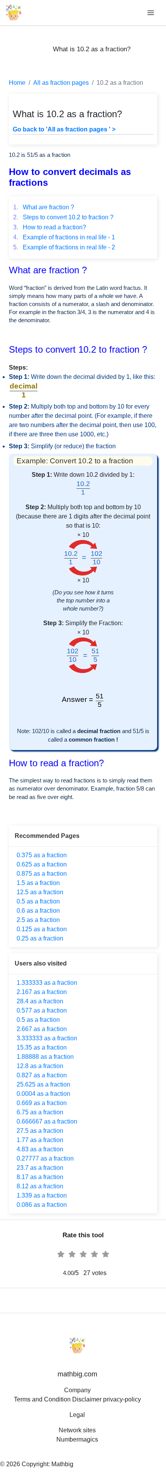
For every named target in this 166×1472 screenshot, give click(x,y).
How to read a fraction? (49, 227)
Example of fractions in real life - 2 (64, 247)
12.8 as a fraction (40, 1066)
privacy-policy (122, 1399)
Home (17, 82)
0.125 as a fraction (42, 929)
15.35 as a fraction (42, 1047)
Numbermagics (77, 1439)
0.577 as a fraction (42, 1010)
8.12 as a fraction (40, 1186)
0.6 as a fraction (38, 910)
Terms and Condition (42, 1399)
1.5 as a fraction (38, 883)
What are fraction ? (43, 207)
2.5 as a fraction (38, 920)
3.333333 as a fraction (47, 1038)
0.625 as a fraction (42, 864)
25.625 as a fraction (43, 1084)
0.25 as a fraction (40, 938)
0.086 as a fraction (42, 1204)
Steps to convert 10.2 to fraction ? (63, 217)
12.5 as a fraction (40, 892)
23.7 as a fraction (40, 1167)
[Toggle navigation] (151, 13)
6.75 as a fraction (40, 1112)
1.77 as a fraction (40, 1140)
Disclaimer (87, 1399)
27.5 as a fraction (40, 1130)
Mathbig (62, 1464)
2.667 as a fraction (42, 1029)
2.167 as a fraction (42, 992)
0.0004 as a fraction (43, 1093)
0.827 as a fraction (42, 1075)
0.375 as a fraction (42, 855)
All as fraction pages (61, 82)
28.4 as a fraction (40, 1001)
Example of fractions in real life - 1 (64, 237)
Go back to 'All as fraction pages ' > (64, 129)
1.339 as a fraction (42, 1195)
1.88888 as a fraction (45, 1056)
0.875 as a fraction (42, 873)
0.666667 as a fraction (47, 1121)
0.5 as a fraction (38, 901)
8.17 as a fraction (40, 1177)
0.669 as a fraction (42, 1103)
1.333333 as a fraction (47, 982)
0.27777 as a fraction (45, 1158)
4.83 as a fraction (40, 1149)
